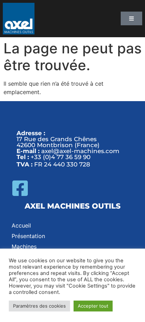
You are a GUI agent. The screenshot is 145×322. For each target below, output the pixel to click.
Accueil (21, 225)
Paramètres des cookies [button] (39, 306)
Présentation (28, 235)
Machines (24, 246)
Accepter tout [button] (93, 306)
